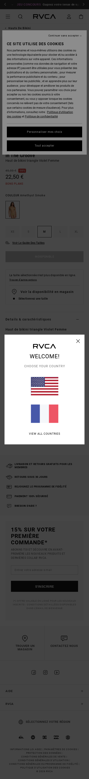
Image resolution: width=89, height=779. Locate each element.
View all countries (44, 433)
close (78, 341)
